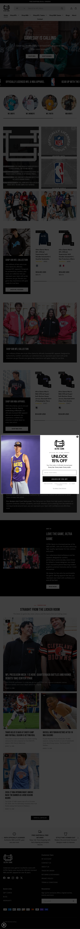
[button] (4, 925)
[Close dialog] (77, 437)
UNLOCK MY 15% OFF (60, 479)
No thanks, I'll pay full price (59, 488)
